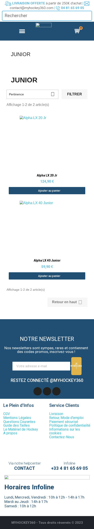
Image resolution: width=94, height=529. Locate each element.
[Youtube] (47, 391)
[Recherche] (88, 15)
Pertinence (32, 94)
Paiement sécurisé (63, 422)
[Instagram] (56, 391)
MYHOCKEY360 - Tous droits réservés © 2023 (47, 523)
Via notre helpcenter (25, 463)
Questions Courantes (19, 422)
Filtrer (74, 94)
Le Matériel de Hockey (20, 429)
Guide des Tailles (16, 425)
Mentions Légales (17, 418)
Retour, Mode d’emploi (66, 418)
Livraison (56, 414)
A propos (10, 433)
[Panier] (78, 31)
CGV (6, 414)
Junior (20, 54)
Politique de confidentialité (69, 425)
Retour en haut (67, 302)
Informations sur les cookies (64, 431)
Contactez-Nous (61, 437)
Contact (24, 468)
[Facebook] (37, 391)
